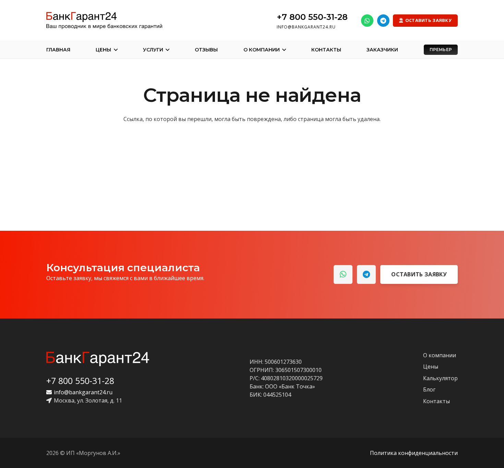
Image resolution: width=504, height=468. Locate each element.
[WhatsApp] (367, 20)
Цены (430, 366)
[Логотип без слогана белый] (97, 359)
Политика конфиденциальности (414, 453)
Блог (429, 389)
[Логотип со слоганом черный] (104, 20)
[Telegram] (383, 20)
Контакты (436, 401)
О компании (439, 355)
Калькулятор (440, 378)
